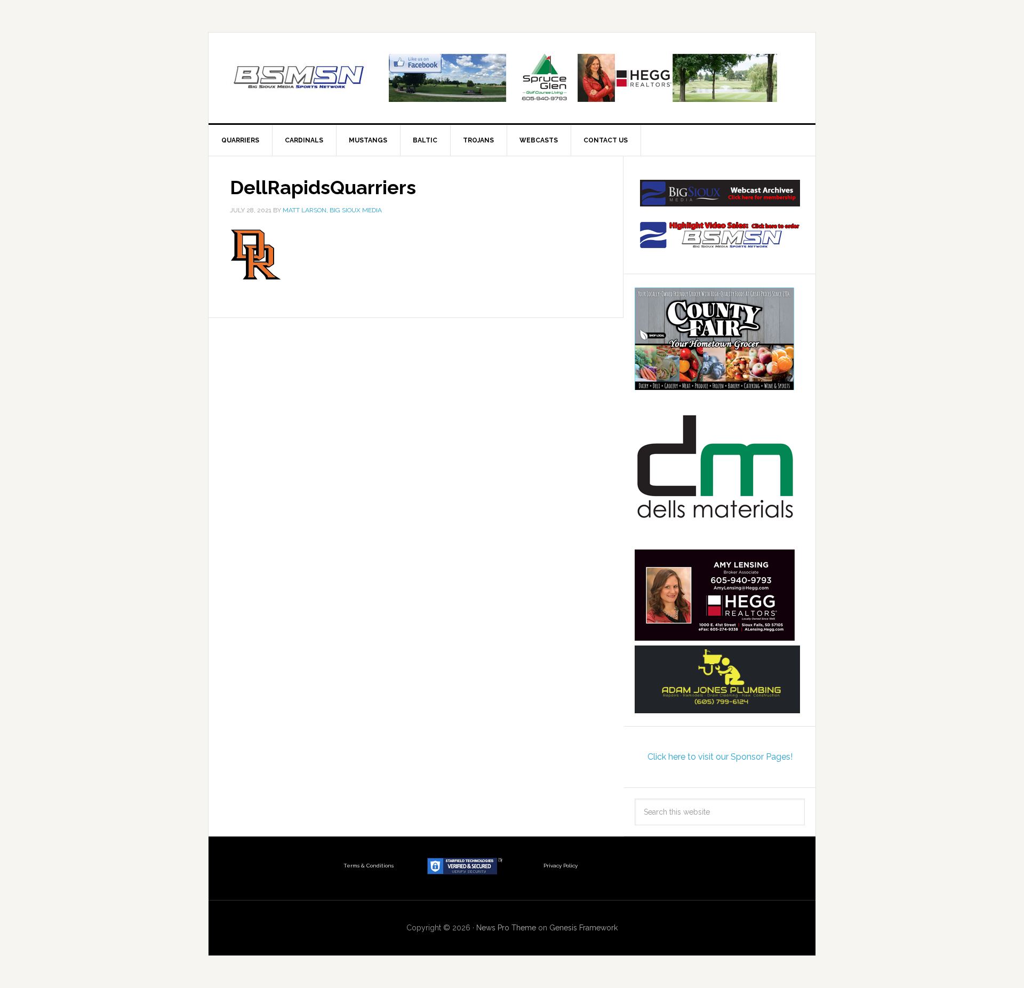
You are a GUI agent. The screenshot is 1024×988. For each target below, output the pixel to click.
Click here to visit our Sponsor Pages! (720, 757)
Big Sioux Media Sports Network (299, 78)
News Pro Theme (506, 927)
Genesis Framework (583, 927)
